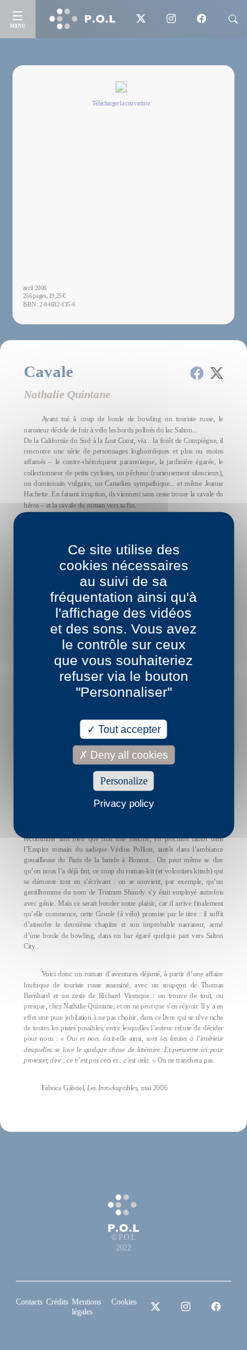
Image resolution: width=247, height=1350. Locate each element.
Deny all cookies (128, 755)
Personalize (124, 780)
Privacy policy (124, 802)
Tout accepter (128, 729)
